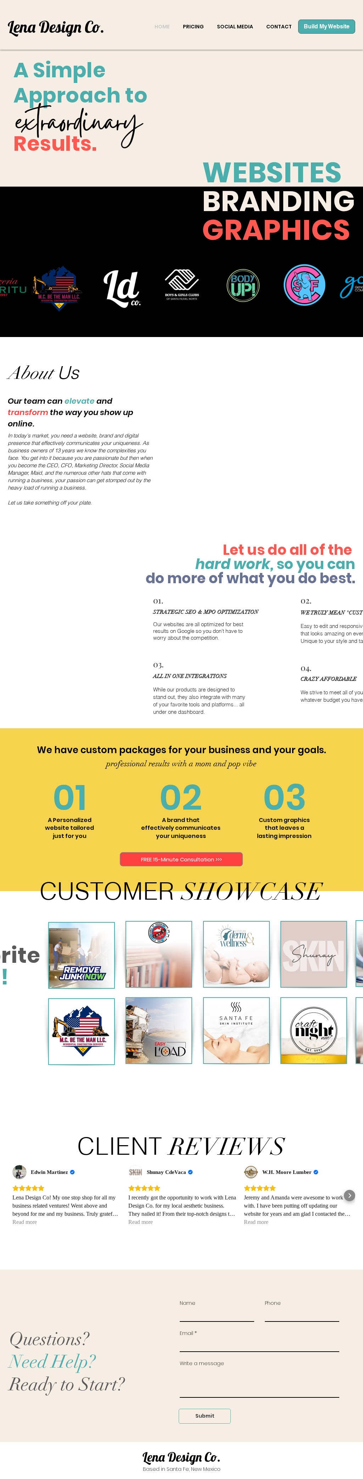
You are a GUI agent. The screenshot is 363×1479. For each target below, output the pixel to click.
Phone (273, 1303)
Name (187, 1303)
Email (186, 1333)
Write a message (202, 1363)
